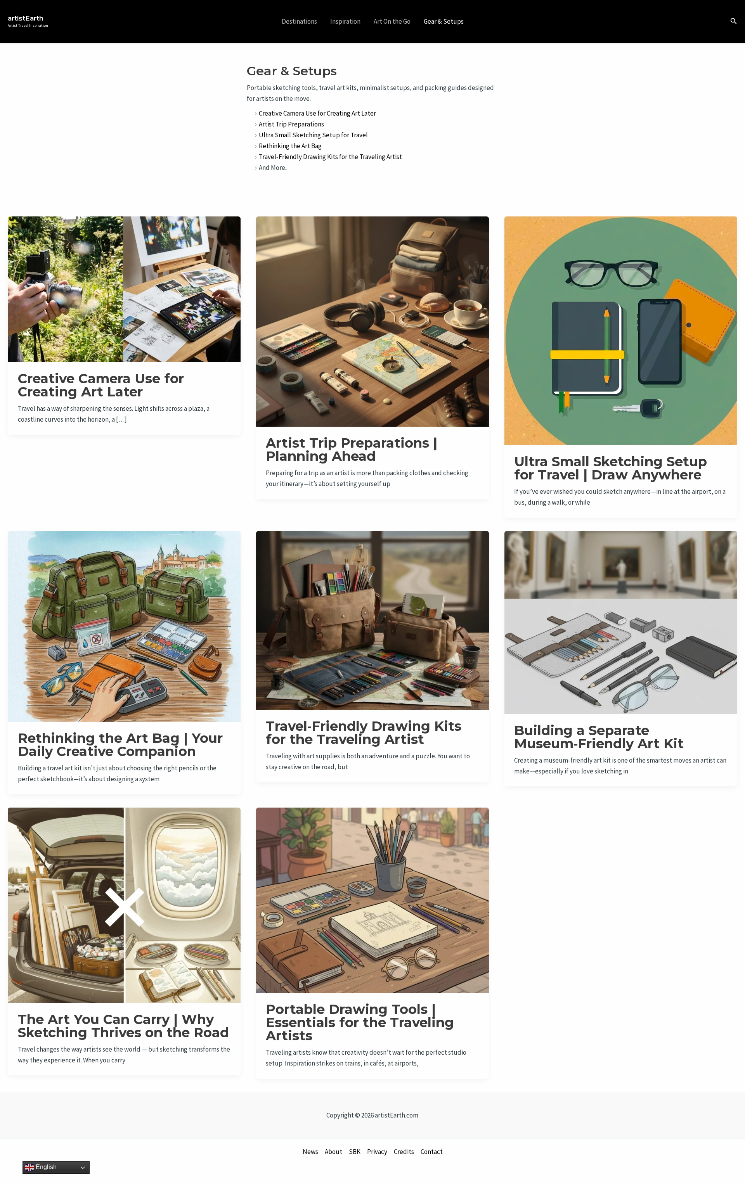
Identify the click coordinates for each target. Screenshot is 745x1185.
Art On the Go (392, 21)
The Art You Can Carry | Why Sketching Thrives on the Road (123, 1026)
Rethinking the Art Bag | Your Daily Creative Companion (120, 744)
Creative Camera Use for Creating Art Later (317, 113)
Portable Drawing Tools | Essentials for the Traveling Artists (360, 1022)
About (333, 1151)
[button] (733, 21)
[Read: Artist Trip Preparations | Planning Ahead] (372, 321)
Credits (404, 1151)
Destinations (299, 21)
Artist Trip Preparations (291, 124)
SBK (354, 1151)
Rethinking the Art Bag (290, 146)
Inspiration (345, 21)
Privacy (377, 1151)
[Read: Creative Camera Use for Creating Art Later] (124, 288)
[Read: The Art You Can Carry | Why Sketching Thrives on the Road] (124, 904)
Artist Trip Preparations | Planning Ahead (351, 449)
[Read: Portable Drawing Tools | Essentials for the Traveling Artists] (372, 899)
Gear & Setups (444, 21)
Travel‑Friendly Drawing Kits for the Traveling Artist (330, 156)
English (45, 1167)
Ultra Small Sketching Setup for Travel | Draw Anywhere (610, 468)
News (310, 1151)
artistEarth (25, 18)
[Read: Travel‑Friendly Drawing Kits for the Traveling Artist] (372, 619)
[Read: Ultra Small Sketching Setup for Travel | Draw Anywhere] (620, 330)
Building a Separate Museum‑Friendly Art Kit (599, 737)
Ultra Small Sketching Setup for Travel (313, 135)
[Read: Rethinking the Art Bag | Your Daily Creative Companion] (124, 625)
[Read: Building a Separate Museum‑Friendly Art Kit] (620, 621)
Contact (432, 1151)
